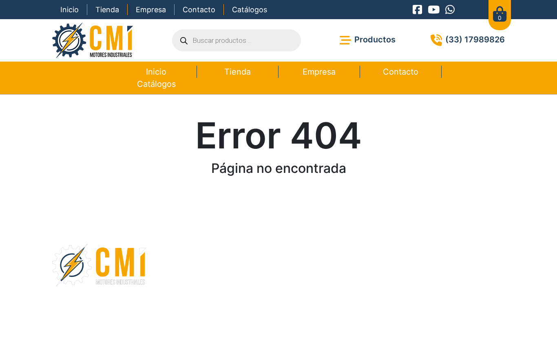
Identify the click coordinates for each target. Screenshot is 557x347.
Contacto (199, 9)
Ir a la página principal (278, 197)
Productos (223, 264)
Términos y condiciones (250, 323)
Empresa (151, 9)
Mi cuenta (222, 283)
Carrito (218, 274)
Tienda (107, 9)
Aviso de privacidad (311, 323)
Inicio (69, 9)
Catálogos (249, 9)
